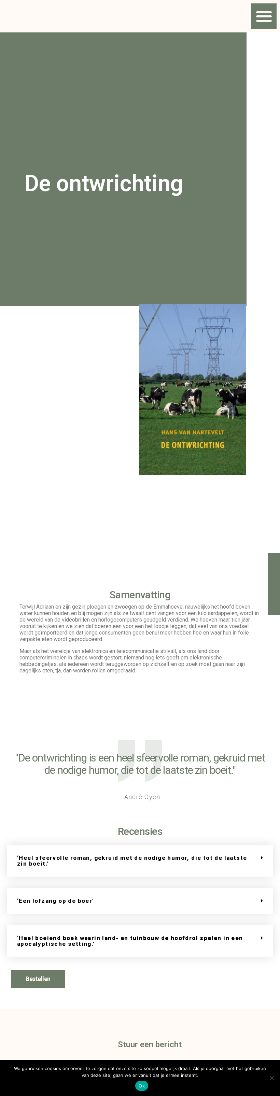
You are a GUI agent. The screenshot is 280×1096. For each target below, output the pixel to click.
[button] (264, 16)
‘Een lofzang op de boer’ (55, 900)
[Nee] (271, 1077)
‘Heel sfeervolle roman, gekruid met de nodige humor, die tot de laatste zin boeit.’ (132, 860)
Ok (142, 1085)
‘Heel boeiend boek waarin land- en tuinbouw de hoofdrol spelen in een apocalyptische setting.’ (130, 941)
